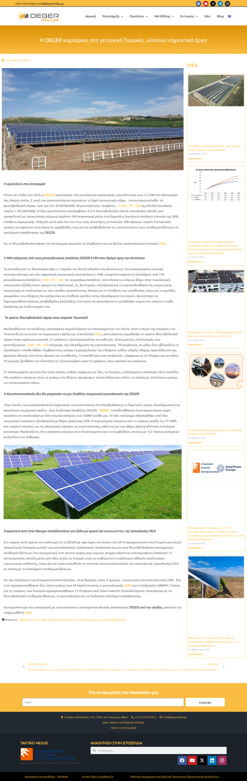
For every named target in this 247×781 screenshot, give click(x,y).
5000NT (23, 619)
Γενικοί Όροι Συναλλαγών (98, 776)
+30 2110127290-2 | (26, 3)
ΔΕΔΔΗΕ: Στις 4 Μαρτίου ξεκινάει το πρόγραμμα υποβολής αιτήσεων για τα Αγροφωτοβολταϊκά (213, 641)
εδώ (162, 243)
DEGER (50, 195)
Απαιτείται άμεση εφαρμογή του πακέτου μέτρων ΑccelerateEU (215, 431)
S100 (42, 619)
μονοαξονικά (66, 619)
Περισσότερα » (195, 158)
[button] (121, 16)
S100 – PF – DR (129, 205)
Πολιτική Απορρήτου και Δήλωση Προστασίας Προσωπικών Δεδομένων (174, 776)
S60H (51, 619)
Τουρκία (83, 619)
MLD (98, 334)
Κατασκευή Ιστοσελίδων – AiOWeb (46, 776)
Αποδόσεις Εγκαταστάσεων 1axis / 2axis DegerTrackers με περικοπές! (214, 147)
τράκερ (96, 619)
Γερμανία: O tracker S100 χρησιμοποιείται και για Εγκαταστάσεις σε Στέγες (215, 334)
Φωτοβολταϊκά (114, 619)
